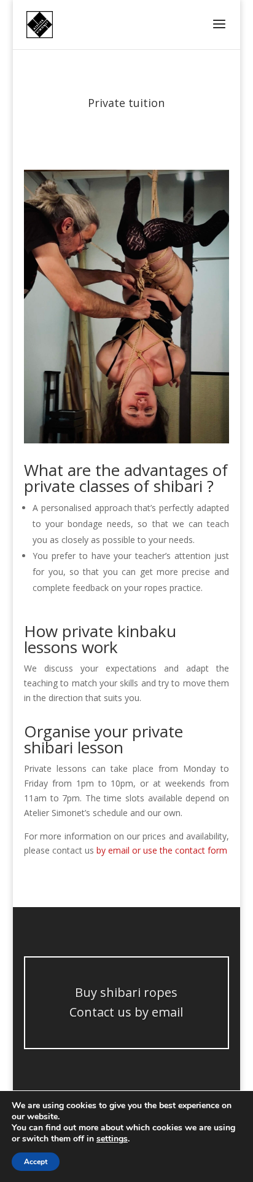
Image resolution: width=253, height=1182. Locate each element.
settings (112, 1138)
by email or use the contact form (161, 850)
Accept (35, 1162)
